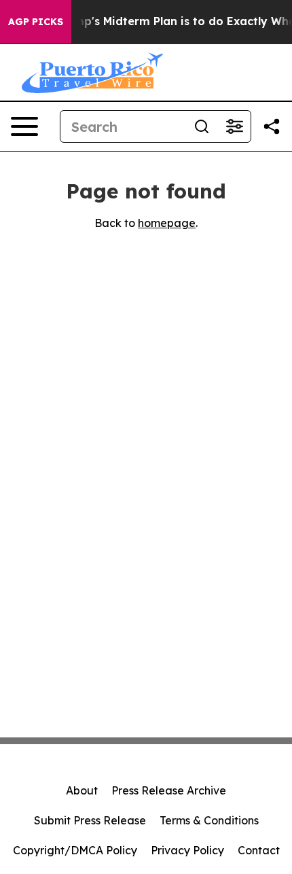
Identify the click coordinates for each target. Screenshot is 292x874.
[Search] (201, 126)
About (82, 790)
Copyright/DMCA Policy (75, 850)
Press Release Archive (168, 790)
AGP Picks (35, 22)
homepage (167, 223)
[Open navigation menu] (24, 126)
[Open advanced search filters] (234, 126)
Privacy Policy (187, 850)
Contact (259, 850)
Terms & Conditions (209, 820)
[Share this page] (271, 126)
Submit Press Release (90, 820)
